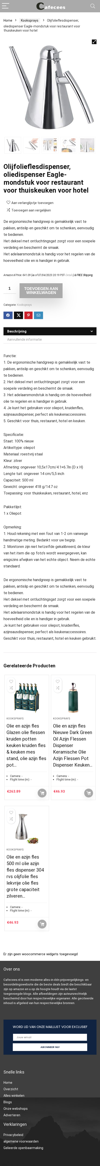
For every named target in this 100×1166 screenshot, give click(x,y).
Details (69, 275)
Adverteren (11, 1115)
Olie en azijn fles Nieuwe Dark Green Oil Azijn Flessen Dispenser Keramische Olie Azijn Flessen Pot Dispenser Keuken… (72, 745)
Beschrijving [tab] (17, 331)
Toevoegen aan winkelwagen (41, 291)
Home (7, 20)
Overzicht (10, 1089)
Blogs (7, 1102)
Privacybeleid (13, 1135)
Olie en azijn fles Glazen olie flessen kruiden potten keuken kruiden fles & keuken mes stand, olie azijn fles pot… (26, 745)
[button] (94, 42)
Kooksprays (29, 20)
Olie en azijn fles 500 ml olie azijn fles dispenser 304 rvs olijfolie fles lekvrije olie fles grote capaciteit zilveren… (25, 876)
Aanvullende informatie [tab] (24, 339)
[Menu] (5, 6)
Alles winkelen (13, 1095)
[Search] (92, 6)
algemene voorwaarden (21, 1141)
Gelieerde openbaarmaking (23, 1148)
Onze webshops (15, 1108)
